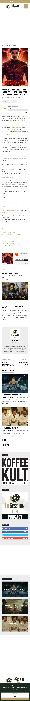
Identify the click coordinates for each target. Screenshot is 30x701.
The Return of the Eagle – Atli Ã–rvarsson (11, 238)
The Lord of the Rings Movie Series (10, 210)
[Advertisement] (15, 26)
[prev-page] (2, 440)
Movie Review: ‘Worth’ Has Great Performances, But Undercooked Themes (8, 363)
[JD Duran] (3, 98)
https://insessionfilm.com (15, 342)
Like (26, 528)
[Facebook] (2, 1)
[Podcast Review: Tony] (15, 416)
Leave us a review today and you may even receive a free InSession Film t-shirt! (14, 122)
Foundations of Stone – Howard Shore (11, 234)
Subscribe (25, 538)
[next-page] (5, 440)
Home (3, 45)
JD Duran (7, 97)
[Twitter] (4, 1)
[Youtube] (10, 1)
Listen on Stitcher (6, 247)
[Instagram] (7, 1)
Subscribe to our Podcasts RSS (9, 241)
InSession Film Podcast (12, 45)
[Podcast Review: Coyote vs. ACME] (15, 383)
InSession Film (4, 267)
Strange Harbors (11, 129)
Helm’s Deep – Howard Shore (9, 236)
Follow (25, 531)
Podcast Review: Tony (10, 428)
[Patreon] (13, 1)
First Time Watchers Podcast (16, 225)
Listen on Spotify (6, 245)
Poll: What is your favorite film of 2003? (22, 362)
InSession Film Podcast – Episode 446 (11, 249)
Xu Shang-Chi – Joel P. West (8, 232)
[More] (19, 101)
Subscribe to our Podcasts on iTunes (10, 243)
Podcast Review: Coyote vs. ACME (14, 394)
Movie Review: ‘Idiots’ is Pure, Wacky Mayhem (15, 606)
